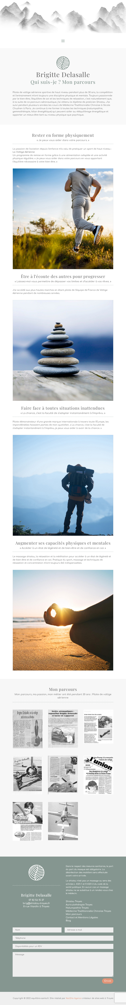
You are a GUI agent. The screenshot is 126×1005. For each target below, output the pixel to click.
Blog (68, 921)
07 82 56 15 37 (36, 900)
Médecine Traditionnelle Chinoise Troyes (88, 911)
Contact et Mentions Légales (82, 917)
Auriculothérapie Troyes (79, 905)
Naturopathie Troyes (77, 908)
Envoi (107, 981)
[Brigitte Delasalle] (27, 747)
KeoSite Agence (74, 998)
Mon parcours (74, 914)
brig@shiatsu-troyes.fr (36, 903)
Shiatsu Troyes (74, 901)
